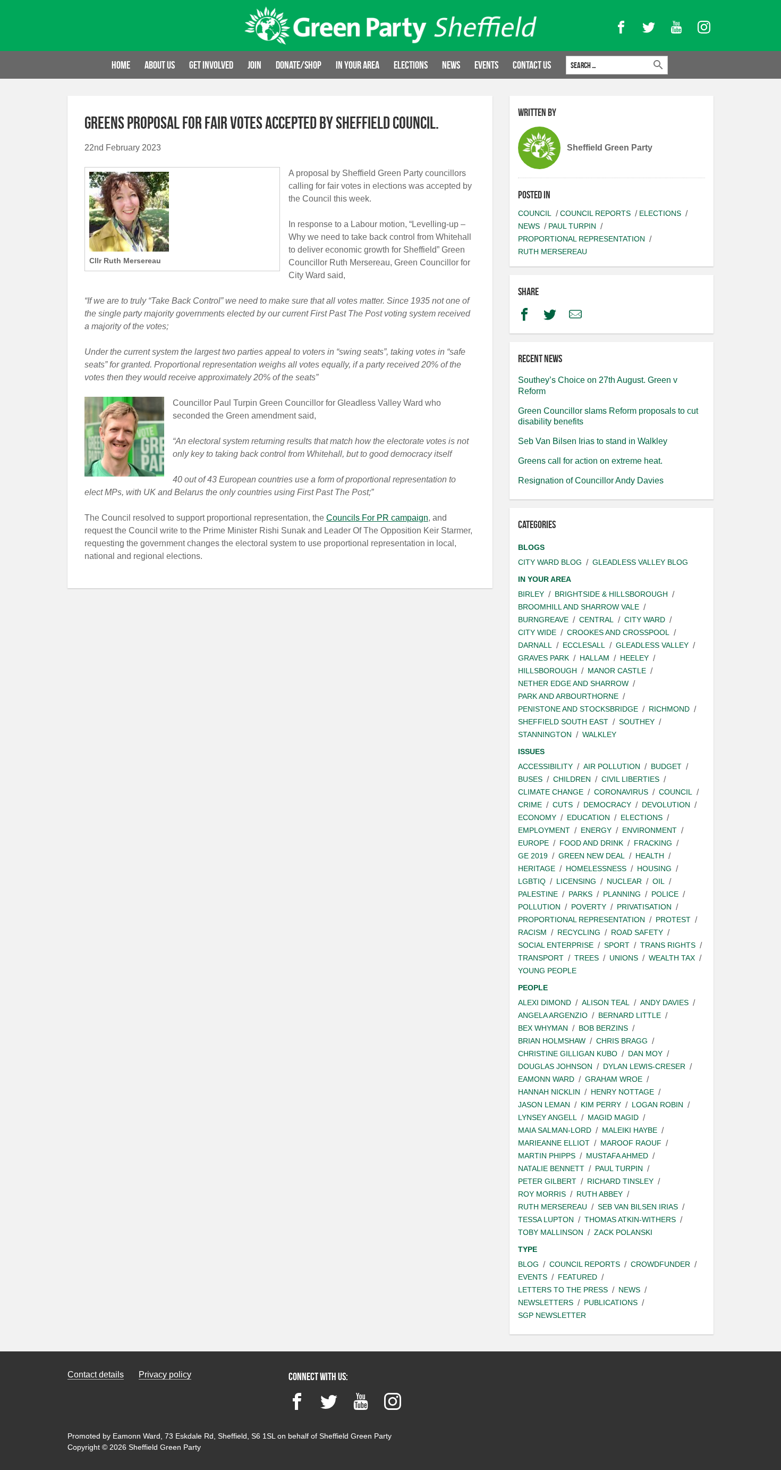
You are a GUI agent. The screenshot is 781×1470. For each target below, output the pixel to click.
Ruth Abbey (599, 1194)
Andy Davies (664, 1002)
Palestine (538, 894)
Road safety (637, 932)
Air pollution (611, 766)
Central (596, 619)
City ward (644, 619)
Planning (622, 894)
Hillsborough (547, 670)
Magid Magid (613, 1117)
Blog (528, 1264)
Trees (586, 958)
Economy (537, 817)
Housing (654, 868)
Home (121, 65)
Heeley (634, 658)
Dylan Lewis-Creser (644, 1066)
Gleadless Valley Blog (640, 562)
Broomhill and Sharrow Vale (578, 607)
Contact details (95, 1374)
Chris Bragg (622, 1041)
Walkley (599, 734)
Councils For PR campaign (377, 517)
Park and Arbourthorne (568, 696)
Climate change (550, 792)
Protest (673, 919)
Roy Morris (542, 1194)
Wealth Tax (672, 958)
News (451, 65)
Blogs (531, 547)
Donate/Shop (298, 65)
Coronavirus (621, 792)
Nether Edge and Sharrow (573, 683)
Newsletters (545, 1302)
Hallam (594, 658)
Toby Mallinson (550, 1232)
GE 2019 (533, 855)
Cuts (563, 804)
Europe (533, 843)
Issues (531, 751)
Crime (530, 804)
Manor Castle (617, 670)
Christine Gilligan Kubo (567, 1053)
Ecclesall (584, 645)
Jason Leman (544, 1104)
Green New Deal (591, 855)
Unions (623, 958)
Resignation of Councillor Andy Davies (591, 480)
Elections (411, 65)
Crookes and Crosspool (618, 632)
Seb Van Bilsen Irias (638, 1206)
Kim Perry (601, 1104)
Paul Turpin (572, 226)
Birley (531, 594)
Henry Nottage (622, 1092)
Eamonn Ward (546, 1079)
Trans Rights (667, 945)
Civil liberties (630, 779)
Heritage (536, 868)
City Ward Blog (550, 562)
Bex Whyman (543, 1028)
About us (160, 65)
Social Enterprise (555, 945)
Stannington (545, 734)
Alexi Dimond (544, 1002)
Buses (530, 779)
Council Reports (595, 213)
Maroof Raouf (630, 1143)
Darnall (535, 645)
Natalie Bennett (551, 1168)
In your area (357, 65)
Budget (666, 766)
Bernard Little (629, 1015)
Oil (658, 881)
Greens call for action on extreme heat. (590, 460)
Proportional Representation (581, 239)
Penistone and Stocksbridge (578, 709)
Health (649, 855)
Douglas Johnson (555, 1066)
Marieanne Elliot (554, 1143)
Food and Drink (591, 843)
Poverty (588, 907)
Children (572, 779)
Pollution (539, 907)
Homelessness (596, 868)
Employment (544, 830)
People (533, 987)
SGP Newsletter (552, 1315)
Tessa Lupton (546, 1219)
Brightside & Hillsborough (611, 594)
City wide (537, 632)
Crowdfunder (660, 1264)
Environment (649, 830)
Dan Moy (645, 1053)
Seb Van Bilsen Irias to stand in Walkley (592, 441)
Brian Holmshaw (551, 1041)
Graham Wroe (613, 1079)
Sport (617, 945)
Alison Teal (606, 1002)
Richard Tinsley (620, 1181)
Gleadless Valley (652, 645)
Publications (611, 1302)
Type (527, 1249)
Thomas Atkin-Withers (630, 1219)
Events (486, 65)
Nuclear (624, 881)
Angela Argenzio (553, 1015)
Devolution (666, 804)
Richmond (669, 709)
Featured (577, 1277)
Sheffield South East (563, 721)
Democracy (607, 804)
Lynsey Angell (547, 1117)
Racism (532, 932)
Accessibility (545, 766)
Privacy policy (165, 1374)
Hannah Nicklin (549, 1092)
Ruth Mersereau (552, 251)
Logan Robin (657, 1104)
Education (588, 817)
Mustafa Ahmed (617, 1155)
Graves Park (543, 658)
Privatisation (644, 907)
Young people (547, 970)
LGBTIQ (532, 881)
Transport (541, 958)
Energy (596, 830)
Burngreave (543, 619)
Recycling (578, 932)
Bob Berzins (603, 1028)
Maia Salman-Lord (554, 1130)
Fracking (653, 843)
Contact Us (532, 65)
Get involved (211, 65)
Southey (637, 721)
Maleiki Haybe (629, 1130)
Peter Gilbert (547, 1181)
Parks (580, 894)
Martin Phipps (546, 1155)
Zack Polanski (623, 1232)
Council (534, 213)
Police (664, 894)
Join (254, 65)
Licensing (576, 881)
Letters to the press (563, 1289)
